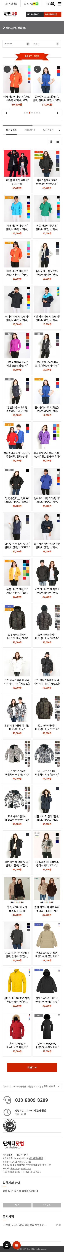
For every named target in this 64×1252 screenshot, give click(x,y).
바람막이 (16, 43)
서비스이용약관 (19, 1086)
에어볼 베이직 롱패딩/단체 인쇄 (17, 182)
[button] (24, 113)
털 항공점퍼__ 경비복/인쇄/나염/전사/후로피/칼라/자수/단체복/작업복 (17, 501)
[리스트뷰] (50, 141)
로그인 (30, 3)
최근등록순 (11, 130)
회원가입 (13, 3)
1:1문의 (47, 1205)
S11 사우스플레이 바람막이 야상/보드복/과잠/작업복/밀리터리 (47, 774)
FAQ (17, 1205)
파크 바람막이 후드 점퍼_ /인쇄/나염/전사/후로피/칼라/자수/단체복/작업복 (47, 456)
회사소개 (6, 1086)
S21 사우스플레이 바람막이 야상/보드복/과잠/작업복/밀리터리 (47, 729)
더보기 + (32, 1067)
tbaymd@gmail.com (20, 1168)
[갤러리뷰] (57, 141)
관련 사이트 (49, 1086)
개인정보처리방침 (35, 1086)
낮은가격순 (48, 130)
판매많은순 (30, 130)
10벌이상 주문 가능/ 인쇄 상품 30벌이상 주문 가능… (30, 1225)
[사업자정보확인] (36, 1158)
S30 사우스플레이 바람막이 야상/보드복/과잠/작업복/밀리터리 (47, 638)
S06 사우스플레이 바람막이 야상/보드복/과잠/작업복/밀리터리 (17, 820)
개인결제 (49, 3)
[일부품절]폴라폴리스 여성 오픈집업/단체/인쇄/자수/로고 (17, 365)
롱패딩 (46, 43)
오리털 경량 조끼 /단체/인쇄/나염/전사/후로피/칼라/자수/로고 (17, 547)
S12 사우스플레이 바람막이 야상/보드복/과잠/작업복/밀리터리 (17, 774)
